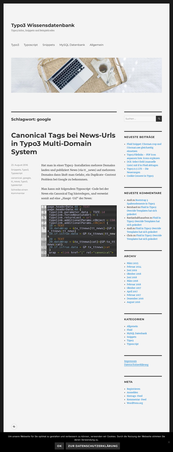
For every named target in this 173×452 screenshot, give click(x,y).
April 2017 (132, 291)
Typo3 (15, 44)
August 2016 (133, 302)
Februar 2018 (134, 284)
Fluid (129, 329)
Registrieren (133, 389)
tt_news (15, 181)
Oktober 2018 (134, 273)
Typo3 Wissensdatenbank (43, 25)
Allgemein (97, 44)
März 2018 (132, 281)
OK (59, 446)
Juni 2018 (132, 277)
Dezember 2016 (135, 298)
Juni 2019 (132, 270)
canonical (16, 178)
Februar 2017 (134, 295)
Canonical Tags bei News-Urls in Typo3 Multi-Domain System (63, 143)
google (27, 178)
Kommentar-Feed (136, 399)
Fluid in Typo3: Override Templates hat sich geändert (142, 211)
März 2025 (132, 263)
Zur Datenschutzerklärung (93, 446)
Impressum (130, 361)
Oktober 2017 (134, 288)
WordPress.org (135, 403)
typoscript (16, 185)
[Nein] (168, 442)
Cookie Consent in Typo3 (140, 176)
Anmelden (132, 392)
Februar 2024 (134, 266)
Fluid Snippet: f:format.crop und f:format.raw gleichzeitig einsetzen (144, 148)
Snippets (49, 44)
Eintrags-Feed (134, 396)
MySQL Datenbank (72, 44)
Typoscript (31, 44)
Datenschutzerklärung (136, 364)
